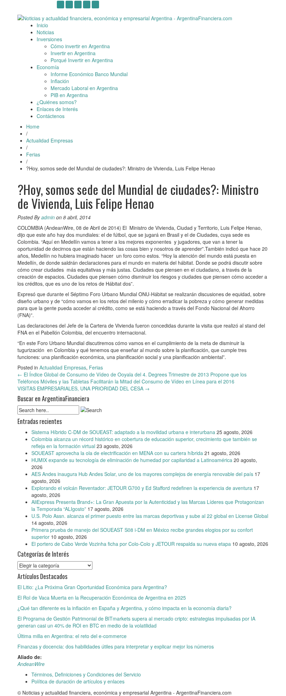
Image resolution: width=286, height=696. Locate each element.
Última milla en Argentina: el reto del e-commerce (72, 635)
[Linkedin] (78, 4)
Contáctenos (51, 115)
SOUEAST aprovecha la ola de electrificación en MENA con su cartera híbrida (117, 452)
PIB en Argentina (69, 94)
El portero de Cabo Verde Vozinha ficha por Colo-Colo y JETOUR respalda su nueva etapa (131, 543)
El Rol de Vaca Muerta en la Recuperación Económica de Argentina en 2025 (101, 597)
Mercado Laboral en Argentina (84, 88)
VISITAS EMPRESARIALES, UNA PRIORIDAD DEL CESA (83, 388)
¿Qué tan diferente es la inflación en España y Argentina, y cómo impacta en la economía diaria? (124, 608)
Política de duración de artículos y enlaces (78, 681)
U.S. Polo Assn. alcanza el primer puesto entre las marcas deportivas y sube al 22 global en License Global (149, 515)
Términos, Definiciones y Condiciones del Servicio (86, 674)
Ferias (33, 154)
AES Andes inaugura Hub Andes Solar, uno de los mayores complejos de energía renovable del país (142, 473)
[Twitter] (86, 4)
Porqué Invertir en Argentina (82, 60)
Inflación (60, 81)
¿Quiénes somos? (57, 101)
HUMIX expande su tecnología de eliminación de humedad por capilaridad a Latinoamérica (131, 459)
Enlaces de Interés (57, 108)
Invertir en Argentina (73, 53)
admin (48, 217)
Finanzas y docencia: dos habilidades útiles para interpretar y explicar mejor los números (115, 646)
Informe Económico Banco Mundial (89, 74)
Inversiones (49, 39)
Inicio (42, 25)
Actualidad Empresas (49, 140)
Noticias (45, 32)
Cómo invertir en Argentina (80, 46)
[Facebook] (95, 4)
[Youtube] (69, 4)
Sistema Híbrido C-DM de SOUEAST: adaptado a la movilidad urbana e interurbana (123, 431)
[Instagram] (60, 4)
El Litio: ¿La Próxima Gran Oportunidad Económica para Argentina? (92, 587)
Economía (48, 67)
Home (32, 126)
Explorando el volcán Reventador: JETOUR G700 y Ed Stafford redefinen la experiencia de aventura (141, 487)
